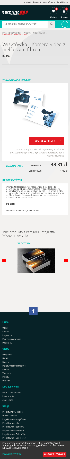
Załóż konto (7, 400)
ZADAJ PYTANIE (14, 166)
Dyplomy (6, 381)
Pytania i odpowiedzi (11, 393)
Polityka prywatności (11, 339)
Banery (5, 362)
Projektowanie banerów (13, 427)
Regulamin (7, 336)
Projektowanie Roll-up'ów (14, 434)
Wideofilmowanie (39, 33)
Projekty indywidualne (12, 412)
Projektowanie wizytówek (14, 420)
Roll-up (5, 370)
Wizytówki (18, 33)
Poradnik (37, 3)
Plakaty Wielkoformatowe (13, 366)
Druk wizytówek (9, 416)
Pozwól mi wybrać (11, 454)
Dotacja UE (7, 343)
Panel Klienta (62, 3)
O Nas (4, 328)
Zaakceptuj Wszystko (54, 454)
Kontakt (27, 3)
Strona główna (7, 33)
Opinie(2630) (49, 3)
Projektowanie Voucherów (14, 438)
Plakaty (5, 377)
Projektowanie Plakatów (13, 431)
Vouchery (6, 373)
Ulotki (5, 359)
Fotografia (27, 33)
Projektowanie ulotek (12, 423)
